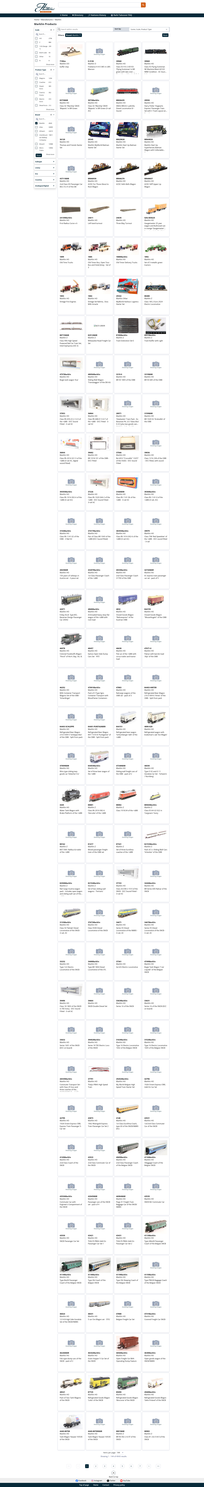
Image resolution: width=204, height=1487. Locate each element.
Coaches (42, 82)
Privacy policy (119, 1485)
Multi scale (43, 53)
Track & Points (42, 94)
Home (64, 15)
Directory (77, 15)
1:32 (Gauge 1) (43, 47)
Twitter (112, 1480)
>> (158, 1466)
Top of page (84, 1485)
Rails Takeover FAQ (122, 15)
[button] (113, 1474)
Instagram (98, 1480)
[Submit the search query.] (59, 29)
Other (41, 57)
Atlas (41, 127)
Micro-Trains (41, 149)
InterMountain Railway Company (43, 137)
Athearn (42, 131)
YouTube (126, 1480)
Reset (39, 155)
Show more (50, 64)
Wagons (42, 78)
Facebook (82, 1480)
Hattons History (98, 15)
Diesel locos (43, 105)
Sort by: (118, 29)
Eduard (41, 144)
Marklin (42, 123)
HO (40, 38)
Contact (105, 1485)
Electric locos (41, 100)
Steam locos (41, 87)
